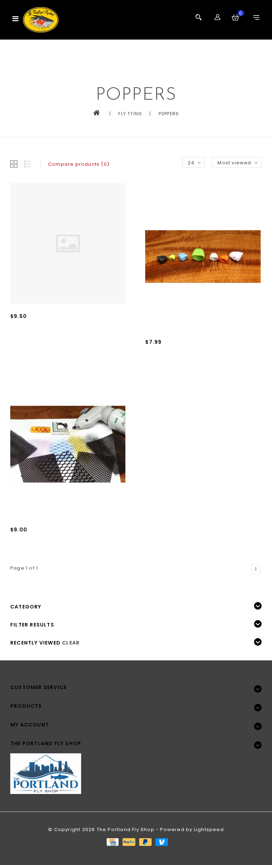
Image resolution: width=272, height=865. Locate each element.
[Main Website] (136, 769)
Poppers (169, 114)
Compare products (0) (78, 164)
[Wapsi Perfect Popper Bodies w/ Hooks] (67, 243)
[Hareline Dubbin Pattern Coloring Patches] (67, 444)
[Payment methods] (112, 841)
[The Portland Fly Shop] (40, 20)
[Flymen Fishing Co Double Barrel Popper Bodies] (202, 256)
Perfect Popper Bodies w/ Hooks (54, 326)
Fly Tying (130, 114)
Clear (71, 642)
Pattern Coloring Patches (44, 540)
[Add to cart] (17, 339)
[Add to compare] (48, 339)
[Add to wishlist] (33, 339)
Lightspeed (209, 829)
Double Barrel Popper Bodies (185, 352)
